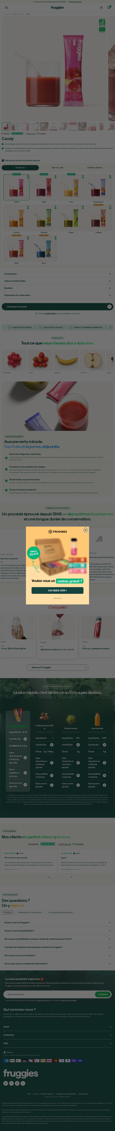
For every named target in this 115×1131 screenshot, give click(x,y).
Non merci (57, 598)
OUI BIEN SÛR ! (57, 590)
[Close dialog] (85, 530)
